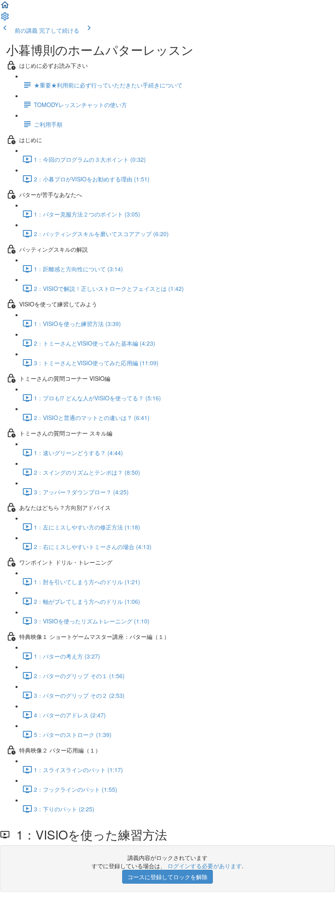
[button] (5, 7)
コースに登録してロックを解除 (167, 877)
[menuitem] (5, 19)
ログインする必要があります (205, 866)
